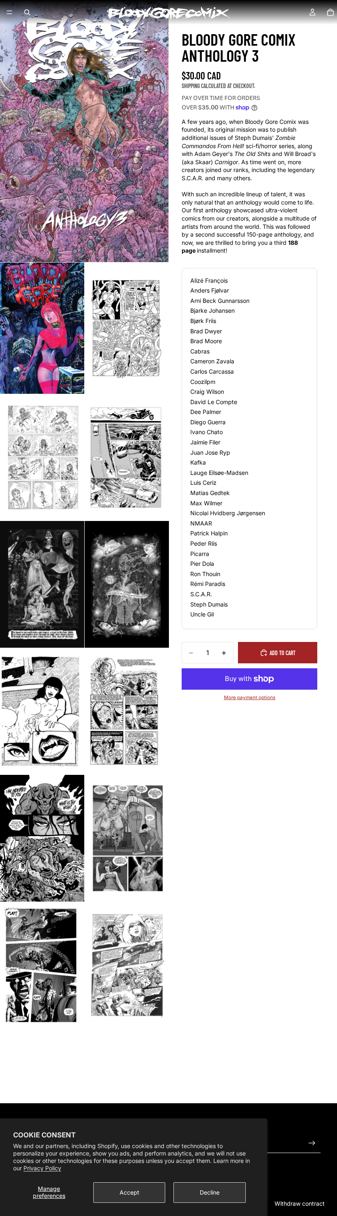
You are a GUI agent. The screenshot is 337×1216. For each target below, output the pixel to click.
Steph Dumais (209, 604)
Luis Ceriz (203, 482)
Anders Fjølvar (209, 290)
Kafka (198, 462)
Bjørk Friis (203, 320)
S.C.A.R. (201, 594)
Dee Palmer (205, 411)
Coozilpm (202, 381)
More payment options (249, 697)
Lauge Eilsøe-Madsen (219, 472)
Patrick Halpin (209, 533)
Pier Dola (202, 563)
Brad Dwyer (206, 331)
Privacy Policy (42, 1168)
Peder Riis (203, 543)
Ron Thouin (205, 573)
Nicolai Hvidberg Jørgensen (227, 512)
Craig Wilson (207, 391)
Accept (129, 1192)
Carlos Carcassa (212, 371)
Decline (209, 1192)
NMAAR (201, 523)
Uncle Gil (202, 614)
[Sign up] (312, 1143)
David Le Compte (213, 401)
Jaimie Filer (205, 442)
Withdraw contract (300, 1203)
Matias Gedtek (210, 492)
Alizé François (209, 280)
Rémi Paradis (207, 583)
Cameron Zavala (212, 361)
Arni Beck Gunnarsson (219, 300)
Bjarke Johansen (212, 310)
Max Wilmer (206, 503)
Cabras (200, 351)
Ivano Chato (206, 431)
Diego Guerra (208, 422)
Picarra (199, 553)
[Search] (27, 12)
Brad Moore (206, 340)
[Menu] (9, 12)
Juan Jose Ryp (210, 452)
